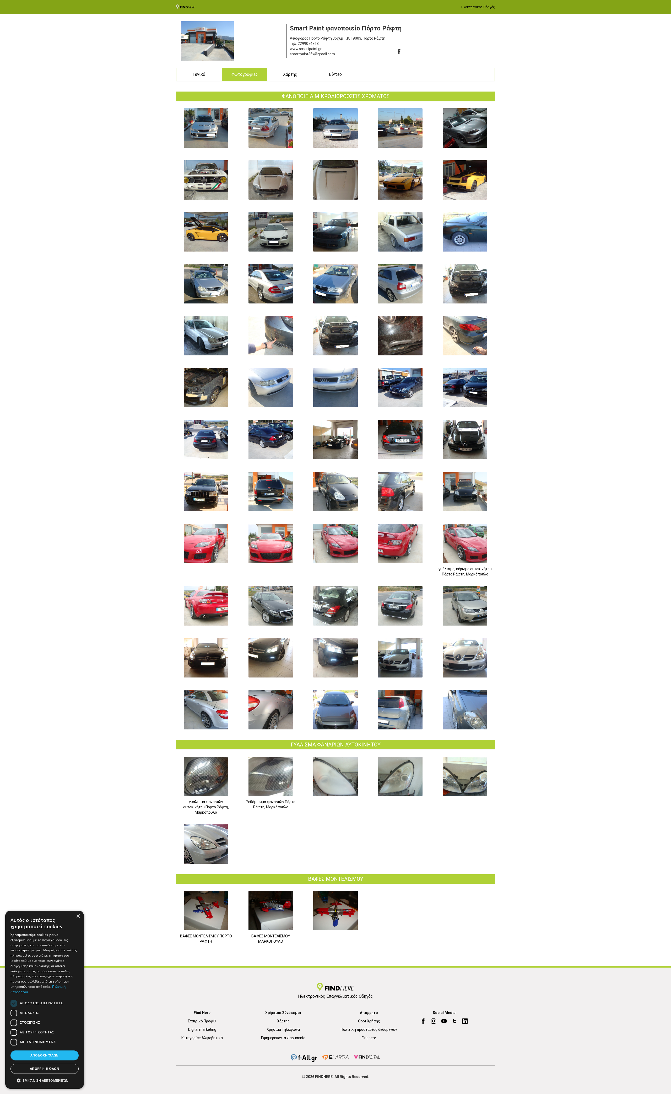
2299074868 (308, 43)
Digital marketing (202, 1029)
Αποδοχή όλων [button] (44, 1055)
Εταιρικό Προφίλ (202, 1021)
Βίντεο (335, 74)
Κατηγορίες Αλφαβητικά (202, 1038)
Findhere (369, 1038)
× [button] (78, 916)
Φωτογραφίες (244, 74)
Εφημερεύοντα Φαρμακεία (283, 1038)
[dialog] (44, 1000)
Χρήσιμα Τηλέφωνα (283, 1029)
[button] (44, 1080)
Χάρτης (290, 74)
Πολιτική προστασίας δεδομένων (369, 1029)
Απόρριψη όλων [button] (44, 1068)
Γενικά (199, 74)
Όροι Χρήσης (369, 1021)
